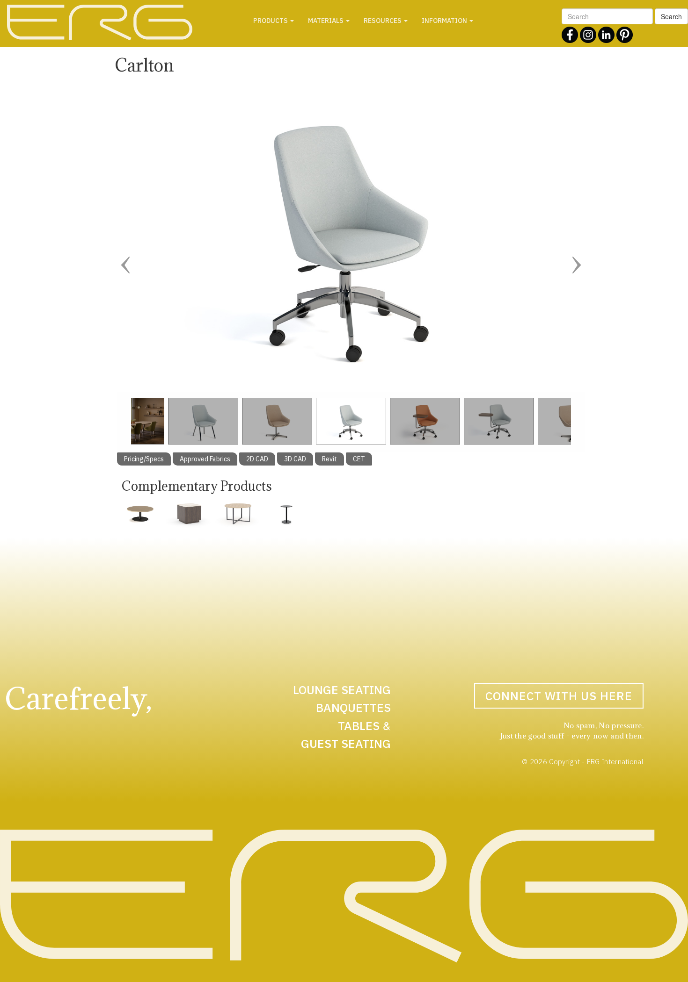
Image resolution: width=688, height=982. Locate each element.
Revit (329, 459)
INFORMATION (445, 20)
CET (359, 459)
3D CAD (295, 459)
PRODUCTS (271, 20)
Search (671, 16)
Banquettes (353, 707)
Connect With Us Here (558, 695)
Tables (359, 725)
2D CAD (257, 459)
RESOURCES (383, 20)
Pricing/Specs (144, 459)
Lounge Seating (342, 689)
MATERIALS (326, 20)
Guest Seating (346, 743)
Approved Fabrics (205, 459)
